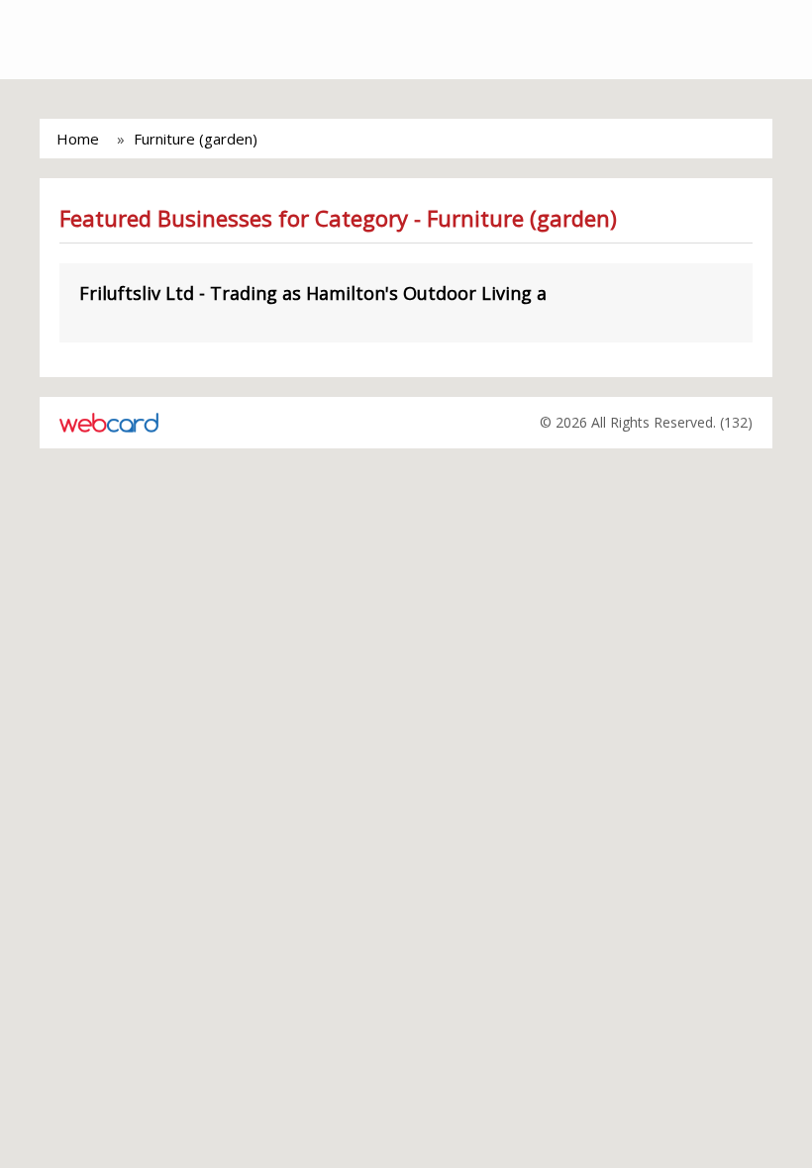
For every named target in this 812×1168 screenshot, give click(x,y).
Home (77, 138)
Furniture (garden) (195, 138)
